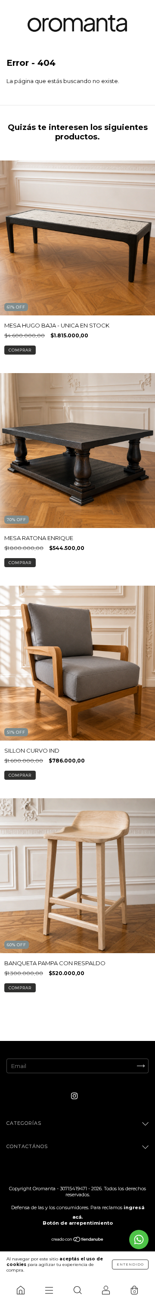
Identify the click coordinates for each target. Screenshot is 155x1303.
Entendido (130, 1264)
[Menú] (49, 1290)
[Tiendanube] (78, 1240)
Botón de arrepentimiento (78, 1223)
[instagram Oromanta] (74, 1095)
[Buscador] (77, 1290)
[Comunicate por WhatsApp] (139, 1239)
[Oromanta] (20, 1290)
